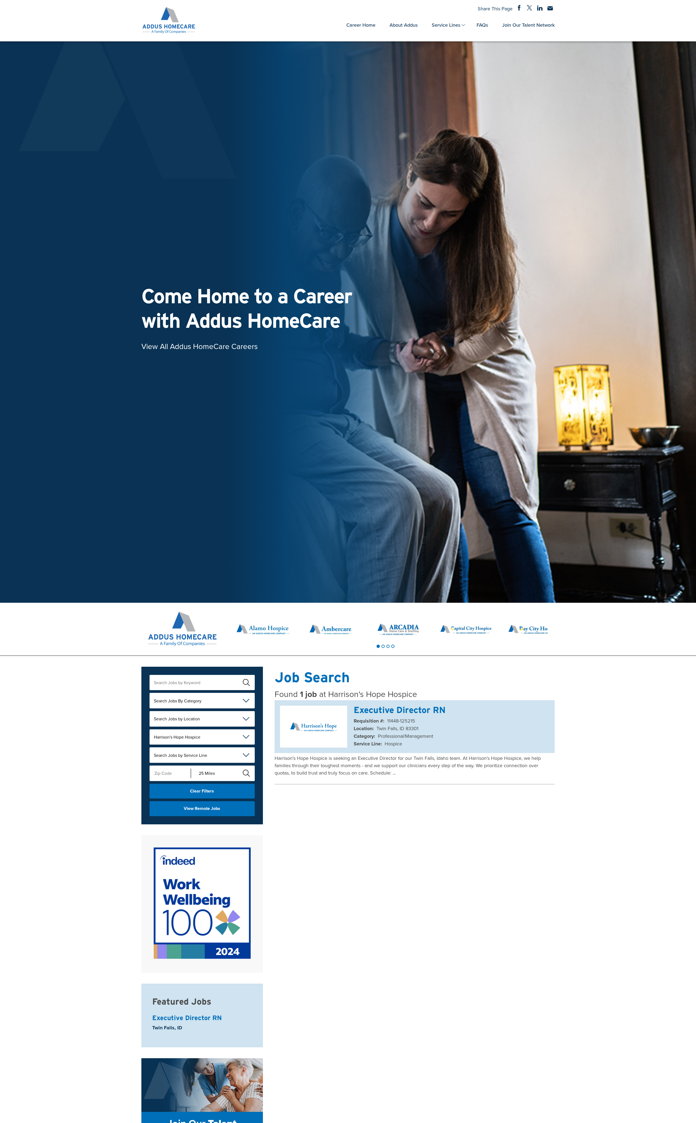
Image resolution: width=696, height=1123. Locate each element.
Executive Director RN (187, 1017)
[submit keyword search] (246, 682)
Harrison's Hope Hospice (177, 737)
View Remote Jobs (202, 808)
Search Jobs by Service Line (180, 755)
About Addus (404, 25)
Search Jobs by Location (177, 719)
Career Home (360, 25)
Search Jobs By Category (177, 701)
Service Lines (446, 25)
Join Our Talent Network (528, 25)
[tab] (378, 646)
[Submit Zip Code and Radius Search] (246, 773)
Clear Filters (202, 791)
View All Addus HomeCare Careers (199, 346)
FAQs (482, 25)
